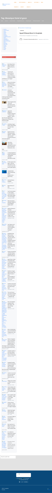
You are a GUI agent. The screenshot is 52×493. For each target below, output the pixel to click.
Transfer (16, 6)
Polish (5, 42)
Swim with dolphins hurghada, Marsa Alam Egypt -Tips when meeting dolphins (11, 304)
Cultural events (12, 20)
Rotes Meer (6, 44)
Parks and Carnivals (36, 20)
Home (15, 2)
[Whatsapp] (27, 482)
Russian (5, 45)
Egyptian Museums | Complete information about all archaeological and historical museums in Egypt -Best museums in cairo (12, 212)
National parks (28, 20)
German (5, 34)
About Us (30, 2)
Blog (42, 2)
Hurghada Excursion (20, 20)
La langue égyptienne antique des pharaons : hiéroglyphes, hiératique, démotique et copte (12, 155)
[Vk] (24, 482)
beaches (6, 20)
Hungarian (5, 35)
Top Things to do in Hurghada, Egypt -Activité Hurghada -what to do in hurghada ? (11, 227)
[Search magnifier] (15, 57)
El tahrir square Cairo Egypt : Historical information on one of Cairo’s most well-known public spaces (12, 164)
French (5, 33)
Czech (5, 31)
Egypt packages (22, 2)
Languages (5, 38)
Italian (5, 37)
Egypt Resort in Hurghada (31, 33)
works (5, 49)
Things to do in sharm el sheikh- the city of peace (12, 382)
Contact (22, 6)
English (5, 32)
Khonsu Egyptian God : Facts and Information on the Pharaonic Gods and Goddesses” (12, 104)
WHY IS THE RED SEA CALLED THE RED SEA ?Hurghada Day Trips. (12, 331)
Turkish (5, 48)
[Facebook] (19, 482)
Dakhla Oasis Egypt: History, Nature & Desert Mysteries (11, 411)
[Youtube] (26, 482)
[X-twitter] (21, 482)
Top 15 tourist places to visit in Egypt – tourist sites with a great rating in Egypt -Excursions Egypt (11, 194)
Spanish (5, 46)
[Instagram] (22, 482)
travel (43, 20)
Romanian (5, 43)
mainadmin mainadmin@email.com (30, 39)
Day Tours (36, 2)
